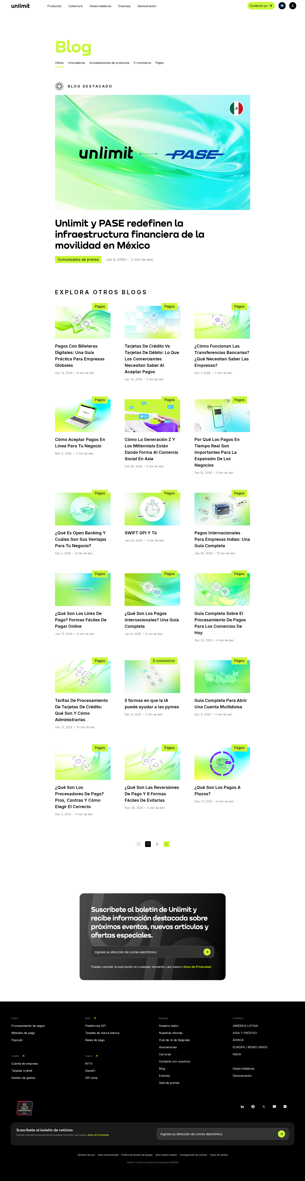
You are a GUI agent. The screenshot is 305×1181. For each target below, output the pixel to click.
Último (59, 63)
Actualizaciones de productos (109, 63)
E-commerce (142, 63)
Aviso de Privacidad (197, 967)
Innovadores (76, 63)
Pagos (159, 63)
